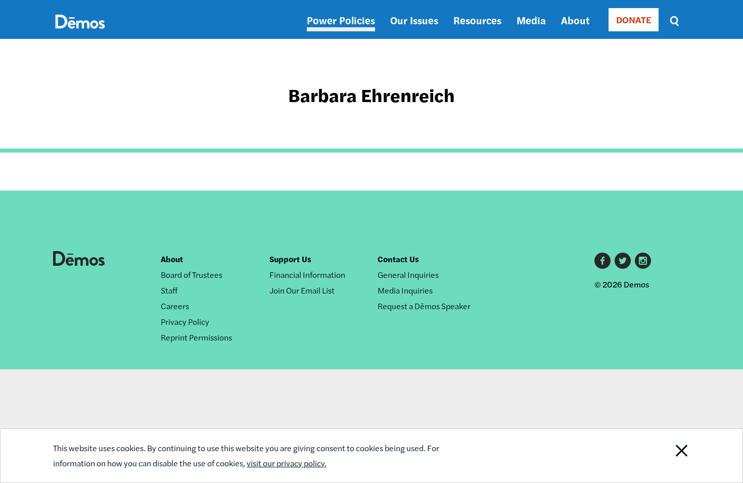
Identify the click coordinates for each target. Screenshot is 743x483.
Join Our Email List (302, 290)
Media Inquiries (405, 290)
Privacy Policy (185, 321)
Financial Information (307, 274)
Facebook (602, 261)
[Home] (80, 33)
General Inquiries (408, 274)
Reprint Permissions (196, 337)
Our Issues (414, 20)
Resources (477, 20)
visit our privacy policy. (287, 463)
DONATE (633, 19)
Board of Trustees (191, 274)
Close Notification (669, 455)
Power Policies (341, 20)
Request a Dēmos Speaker (424, 306)
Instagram (643, 261)
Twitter (623, 261)
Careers (175, 306)
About (575, 20)
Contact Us (398, 259)
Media (531, 20)
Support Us (290, 259)
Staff (169, 290)
